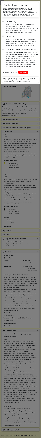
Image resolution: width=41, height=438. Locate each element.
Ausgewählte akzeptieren (10, 72)
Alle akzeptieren (23, 72)
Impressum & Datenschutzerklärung (19, 81)
